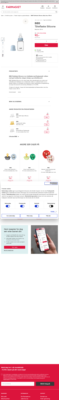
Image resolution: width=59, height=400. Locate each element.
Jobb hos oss (24, 398)
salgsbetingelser (6, 379)
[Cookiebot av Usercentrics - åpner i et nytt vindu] (51, 183)
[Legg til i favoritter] (25, 21)
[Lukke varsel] (57, 2)
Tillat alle (48, 215)
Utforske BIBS (13, 136)
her (42, 378)
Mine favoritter (5, 398)
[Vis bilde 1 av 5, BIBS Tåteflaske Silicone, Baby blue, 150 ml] (3, 39)
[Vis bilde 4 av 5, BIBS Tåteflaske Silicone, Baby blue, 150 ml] (3, 51)
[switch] (22, 206)
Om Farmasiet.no (25, 396)
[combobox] (29, 11)
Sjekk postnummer (41, 60)
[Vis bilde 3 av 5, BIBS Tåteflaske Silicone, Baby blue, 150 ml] (3, 47)
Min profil (3, 396)
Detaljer (53, 211)
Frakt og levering (45, 398)
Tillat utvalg (29, 215)
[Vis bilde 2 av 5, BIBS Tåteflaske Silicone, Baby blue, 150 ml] (3, 43)
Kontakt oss (43, 396)
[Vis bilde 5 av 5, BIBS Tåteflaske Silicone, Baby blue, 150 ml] (3, 55)
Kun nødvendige (11, 215)
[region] (17, 42)
